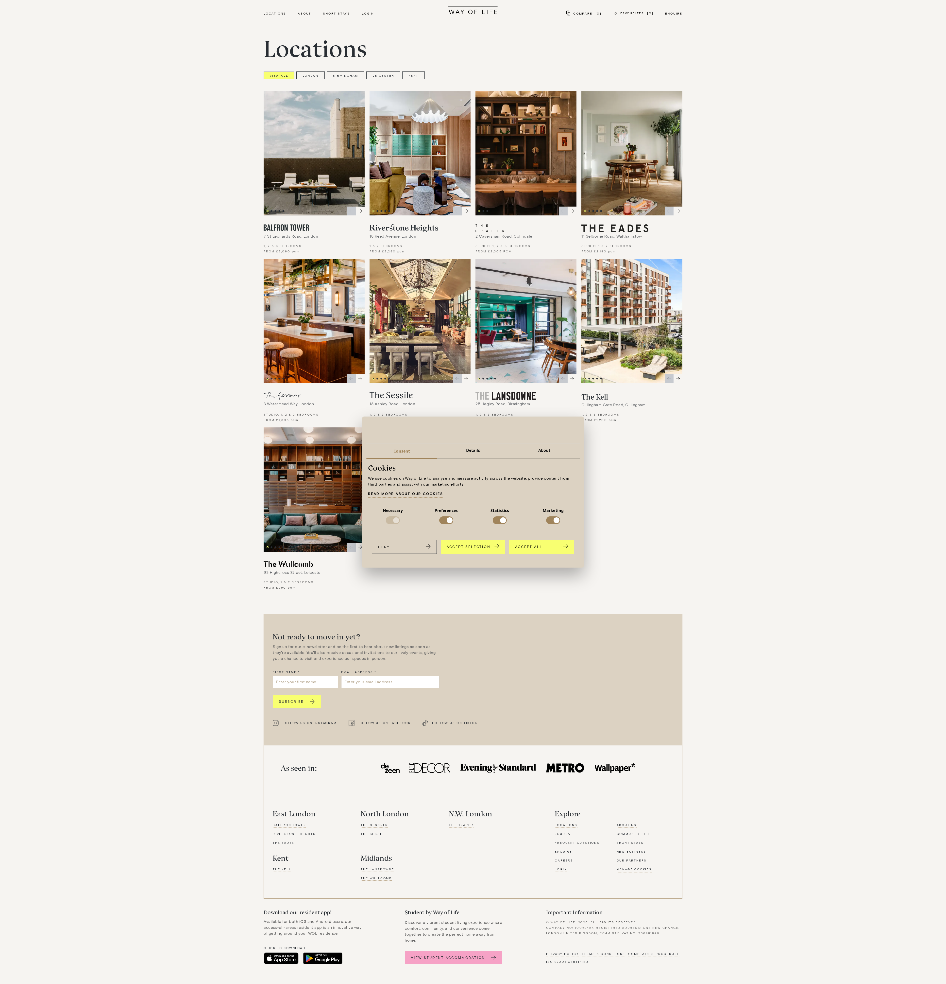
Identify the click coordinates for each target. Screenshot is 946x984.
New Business (631, 851)
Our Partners (632, 860)
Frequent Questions (577, 842)
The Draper (461, 824)
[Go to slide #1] (268, 211)
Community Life (633, 833)
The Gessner (374, 824)
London (311, 75)
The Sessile (373, 833)
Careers (564, 860)
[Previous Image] (351, 211)
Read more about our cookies (405, 494)
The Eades (283, 842)
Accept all (528, 546)
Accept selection (468, 546)
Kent (413, 75)
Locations (275, 13)
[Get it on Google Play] (323, 958)
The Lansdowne (377, 869)
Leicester (383, 75)
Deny (384, 547)
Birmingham (345, 75)
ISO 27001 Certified (567, 961)
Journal (564, 833)
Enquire (673, 13)
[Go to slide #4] (279, 211)
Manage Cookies (634, 869)
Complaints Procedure (653, 953)
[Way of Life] (473, 10)
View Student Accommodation (448, 957)
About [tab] (544, 450)
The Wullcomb (376, 878)
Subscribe (291, 701)
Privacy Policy (562, 953)
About (304, 13)
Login (368, 13)
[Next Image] (360, 211)
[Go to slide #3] (275, 211)
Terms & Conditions (603, 953)
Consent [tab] (401, 451)
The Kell (282, 869)
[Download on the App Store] (281, 958)
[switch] (446, 520)
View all (279, 75)
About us (627, 824)
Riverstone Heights (294, 833)
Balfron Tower (289, 824)
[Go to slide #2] (271, 211)
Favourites (636, 13)
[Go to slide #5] (283, 211)
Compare (587, 13)
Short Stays (336, 13)
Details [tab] (473, 450)
